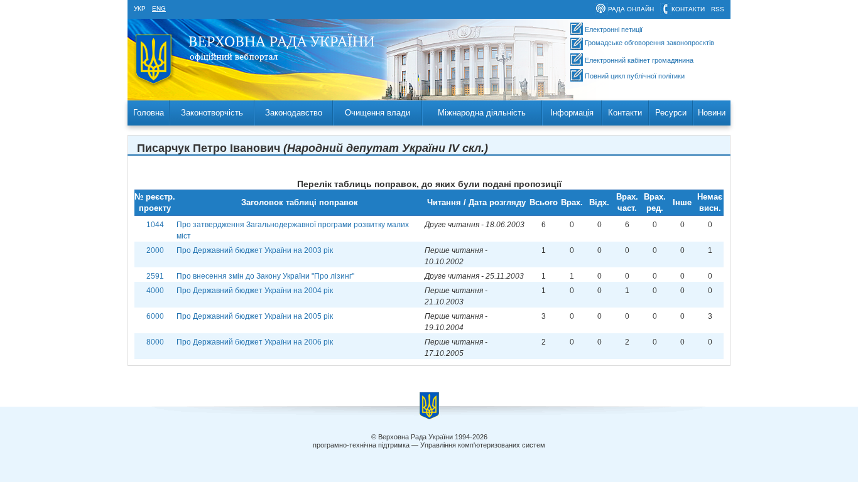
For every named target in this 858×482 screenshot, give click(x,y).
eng (159, 8)
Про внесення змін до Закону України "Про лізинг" (265, 276)
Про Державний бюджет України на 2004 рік (254, 290)
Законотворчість (212, 112)
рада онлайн (631, 9)
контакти (688, 9)
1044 (155, 224)
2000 (155, 250)
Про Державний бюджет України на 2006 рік (254, 342)
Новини (711, 112)
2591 (155, 276)
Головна (148, 112)
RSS (717, 9)
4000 (155, 290)
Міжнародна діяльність (482, 112)
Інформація (572, 112)
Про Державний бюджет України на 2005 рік (254, 316)
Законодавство (293, 112)
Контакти (625, 112)
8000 (155, 342)
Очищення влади (377, 112)
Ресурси (671, 112)
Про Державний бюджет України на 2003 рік (254, 250)
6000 (155, 316)
